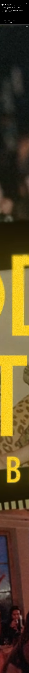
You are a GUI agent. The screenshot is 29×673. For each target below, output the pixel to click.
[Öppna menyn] (27, 22)
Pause (26, 26)
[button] (23, 22)
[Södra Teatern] (8, 21)
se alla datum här (8, 11)
